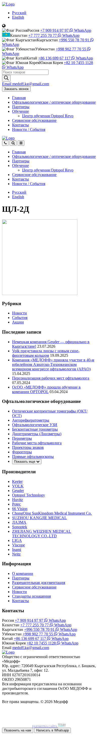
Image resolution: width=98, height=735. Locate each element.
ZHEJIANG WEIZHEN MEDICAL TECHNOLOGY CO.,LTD (41, 533)
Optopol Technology (28, 495)
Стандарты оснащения (31, 596)
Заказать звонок (16, 89)
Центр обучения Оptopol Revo (47, 116)
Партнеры (20, 107)
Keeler (17, 481)
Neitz (16, 554)
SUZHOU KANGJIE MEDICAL (39, 518)
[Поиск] (6, 78)
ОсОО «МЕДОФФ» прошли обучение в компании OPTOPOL (46, 389)
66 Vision (19, 509)
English (18, 17)
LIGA (17, 540)
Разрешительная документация (38, 582)
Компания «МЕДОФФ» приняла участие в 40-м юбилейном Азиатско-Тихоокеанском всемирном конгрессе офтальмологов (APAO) (53, 364)
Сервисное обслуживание (34, 120)
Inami (16, 549)
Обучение (20, 111)
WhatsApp (82, 30)
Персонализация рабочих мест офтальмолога (50, 378)
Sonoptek (19, 527)
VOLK (18, 486)
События (19, 317)
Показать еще (25, 461)
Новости (28, 129)
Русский (19, 13)
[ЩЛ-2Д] (39, 293)
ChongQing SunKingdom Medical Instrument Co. (52, 513)
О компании (22, 573)
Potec (16, 504)
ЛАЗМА (19, 522)
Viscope (18, 545)
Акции (18, 322)
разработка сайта (45, 726)
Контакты (20, 125)
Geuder (18, 490)
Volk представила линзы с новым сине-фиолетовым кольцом (45, 353)
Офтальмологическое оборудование (54, 102)
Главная (19, 98)
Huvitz (17, 499)
